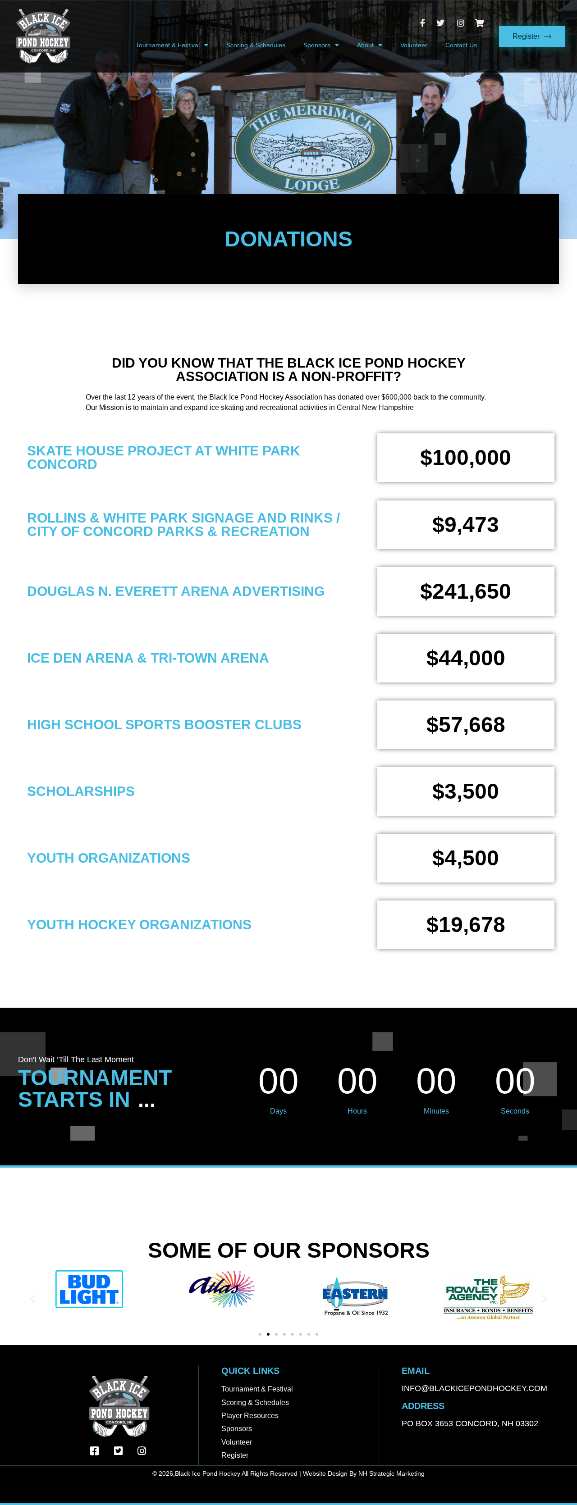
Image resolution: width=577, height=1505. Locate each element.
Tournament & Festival (168, 45)
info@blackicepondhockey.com (474, 1388)
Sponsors (316, 45)
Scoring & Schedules (255, 45)
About (365, 45)
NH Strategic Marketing (391, 1473)
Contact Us (461, 45)
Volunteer (413, 45)
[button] (32, 1298)
